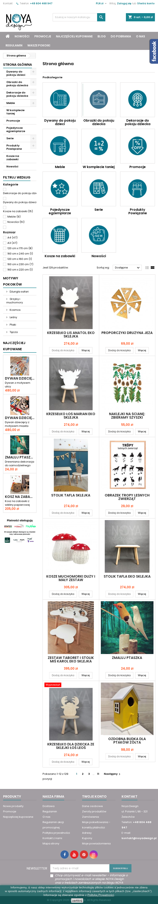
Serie (10, 138)
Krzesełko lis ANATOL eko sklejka (71, 334)
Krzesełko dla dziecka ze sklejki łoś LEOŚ (70, 746)
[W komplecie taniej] (98, 146)
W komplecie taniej (15, 111)
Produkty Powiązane (14, 147)
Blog (102, 36)
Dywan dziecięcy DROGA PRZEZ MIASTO (20, 378)
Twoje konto (94, 796)
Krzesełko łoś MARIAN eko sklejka (70, 415)
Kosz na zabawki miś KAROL (20, 497)
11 (98, 774)
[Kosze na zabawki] (60, 235)
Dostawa (49, 806)
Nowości (22, 36)
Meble (10, 103)
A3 (12, 243)
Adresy (87, 833)
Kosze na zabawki (12, 157)
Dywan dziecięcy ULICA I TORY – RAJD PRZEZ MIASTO (20, 418)
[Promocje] (137, 146)
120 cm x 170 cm (20, 248)
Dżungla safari (19, 292)
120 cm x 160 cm (19, 259)
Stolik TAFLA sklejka (70, 495)
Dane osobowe (92, 806)
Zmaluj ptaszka (20, 457)
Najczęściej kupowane (74, 36)
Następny (112, 774)
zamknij (77, 900)
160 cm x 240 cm (20, 254)
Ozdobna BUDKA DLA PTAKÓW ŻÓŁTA (127, 740)
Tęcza (13, 332)
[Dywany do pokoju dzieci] (60, 99)
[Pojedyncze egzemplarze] (60, 189)
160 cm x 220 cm (20, 270)
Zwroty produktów (94, 811)
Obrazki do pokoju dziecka (17, 83)
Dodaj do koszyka (63, 350)
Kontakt (8, 3)
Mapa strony (51, 843)
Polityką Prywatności (100, 895)
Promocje (42, 36)
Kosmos (15, 310)
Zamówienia (90, 817)
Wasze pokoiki (38, 45)
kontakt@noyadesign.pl (139, 838)
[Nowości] (98, 235)
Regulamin (14, 45)
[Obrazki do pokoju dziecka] (98, 99)
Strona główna (17, 64)
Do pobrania (121, 36)
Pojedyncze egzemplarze (15, 129)
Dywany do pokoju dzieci (15, 73)
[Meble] (60, 146)
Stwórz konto (146, 3)
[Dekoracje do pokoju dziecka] (137, 99)
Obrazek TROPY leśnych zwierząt (127, 497)
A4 (12, 238)
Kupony (87, 838)
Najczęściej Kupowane (14, 346)
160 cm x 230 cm (20, 264)
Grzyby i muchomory (14, 300)
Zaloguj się (124, 3)
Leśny (13, 317)
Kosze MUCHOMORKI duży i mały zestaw (70, 578)
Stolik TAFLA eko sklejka (127, 576)
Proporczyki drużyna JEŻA (127, 332)
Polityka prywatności (56, 833)
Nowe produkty (13, 806)
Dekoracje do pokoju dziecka (17, 94)
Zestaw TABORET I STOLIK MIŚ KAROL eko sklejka (71, 659)
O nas (140, 36)
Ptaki (12, 325)
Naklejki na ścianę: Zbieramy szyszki (127, 415)
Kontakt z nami (52, 838)
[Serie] (98, 189)
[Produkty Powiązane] (137, 189)
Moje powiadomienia (96, 843)
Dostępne (128, 267)
